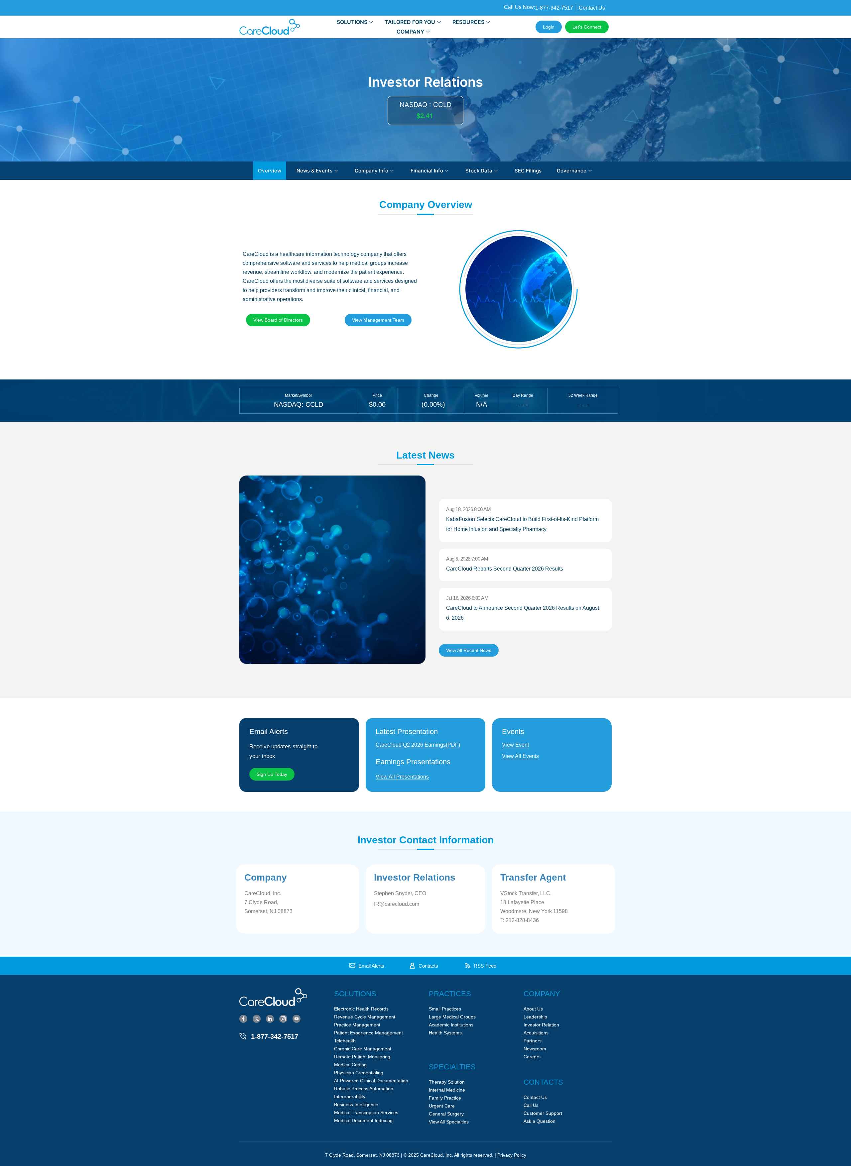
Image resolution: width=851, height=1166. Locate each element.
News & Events (314, 170)
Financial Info (427, 170)
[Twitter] (257, 1018)
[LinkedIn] (270, 1018)
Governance (571, 170)
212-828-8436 (522, 920)
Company (410, 31)
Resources (468, 22)
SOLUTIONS (352, 22)
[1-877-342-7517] (242, 1036)
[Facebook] (243, 1018)
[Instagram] (283, 1018)
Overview (269, 170)
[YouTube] (297, 1018)
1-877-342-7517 (274, 1036)
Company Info (371, 170)
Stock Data (478, 170)
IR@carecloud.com (396, 904)
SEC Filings (528, 170)
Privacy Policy (511, 1155)
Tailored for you (410, 22)
